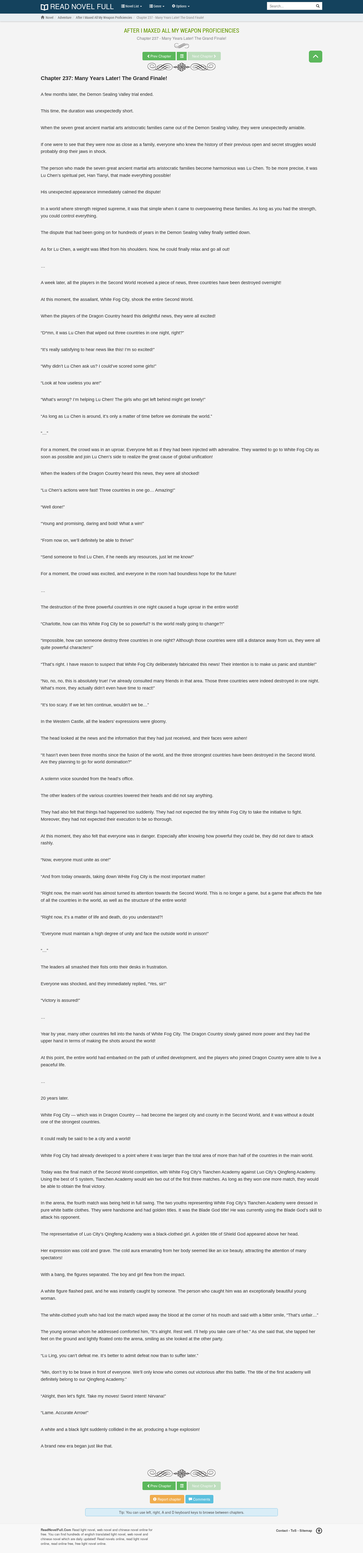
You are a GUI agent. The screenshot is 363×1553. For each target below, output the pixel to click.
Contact (282, 1530)
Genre (157, 6)
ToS (294, 1530)
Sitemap (306, 1530)
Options (181, 6)
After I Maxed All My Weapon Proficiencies (181, 30)
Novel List (132, 6)
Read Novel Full (81, 6)
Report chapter (169, 1499)
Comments (201, 1499)
